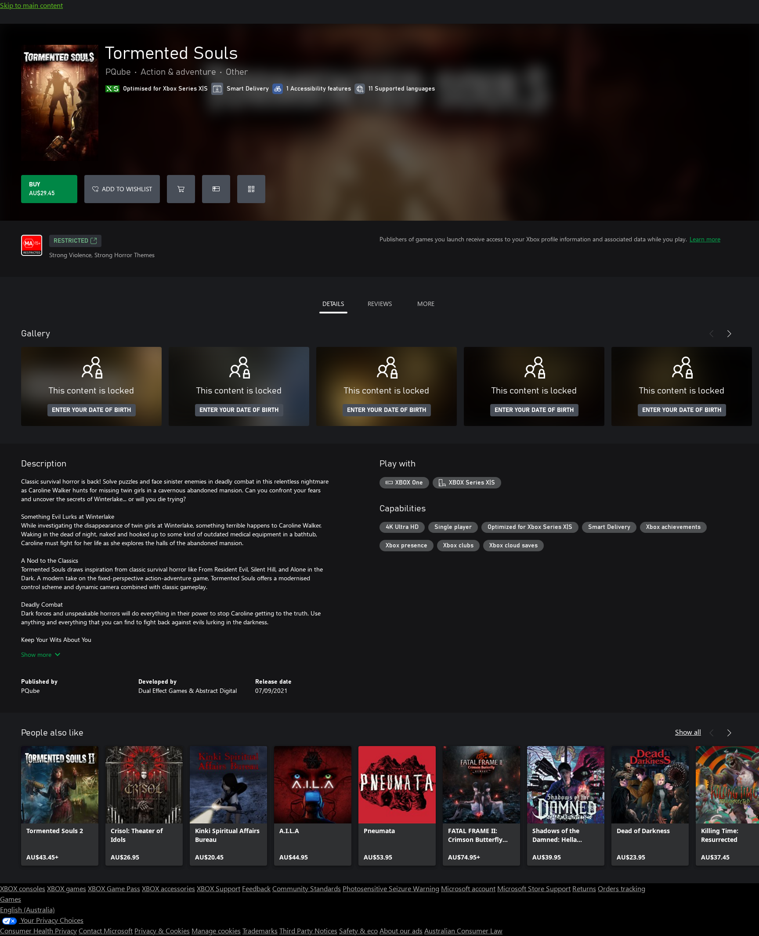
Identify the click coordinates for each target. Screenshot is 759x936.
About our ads (401, 930)
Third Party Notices (308, 930)
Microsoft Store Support (534, 888)
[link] (59, 806)
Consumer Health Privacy (38, 930)
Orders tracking (621, 888)
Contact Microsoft (106, 930)
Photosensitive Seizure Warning (391, 888)
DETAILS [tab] (333, 303)
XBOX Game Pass (114, 888)
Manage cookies (216, 930)
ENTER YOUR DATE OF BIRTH (91, 410)
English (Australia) (27, 909)
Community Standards (306, 888)
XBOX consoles (22, 888)
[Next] (729, 334)
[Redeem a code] (251, 189)
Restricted (71, 241)
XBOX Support (218, 888)
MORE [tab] (425, 303)
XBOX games (66, 888)
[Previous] (711, 334)
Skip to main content (31, 5)
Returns (584, 888)
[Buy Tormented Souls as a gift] (216, 189)
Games (10, 898)
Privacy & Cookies (162, 930)
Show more (36, 654)
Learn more (705, 239)
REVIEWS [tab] (380, 303)
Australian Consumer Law (463, 930)
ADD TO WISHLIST (127, 189)
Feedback (256, 888)
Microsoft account (468, 888)
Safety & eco (358, 930)
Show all (688, 731)
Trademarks (260, 930)
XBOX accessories (168, 888)
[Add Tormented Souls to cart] (181, 189)
